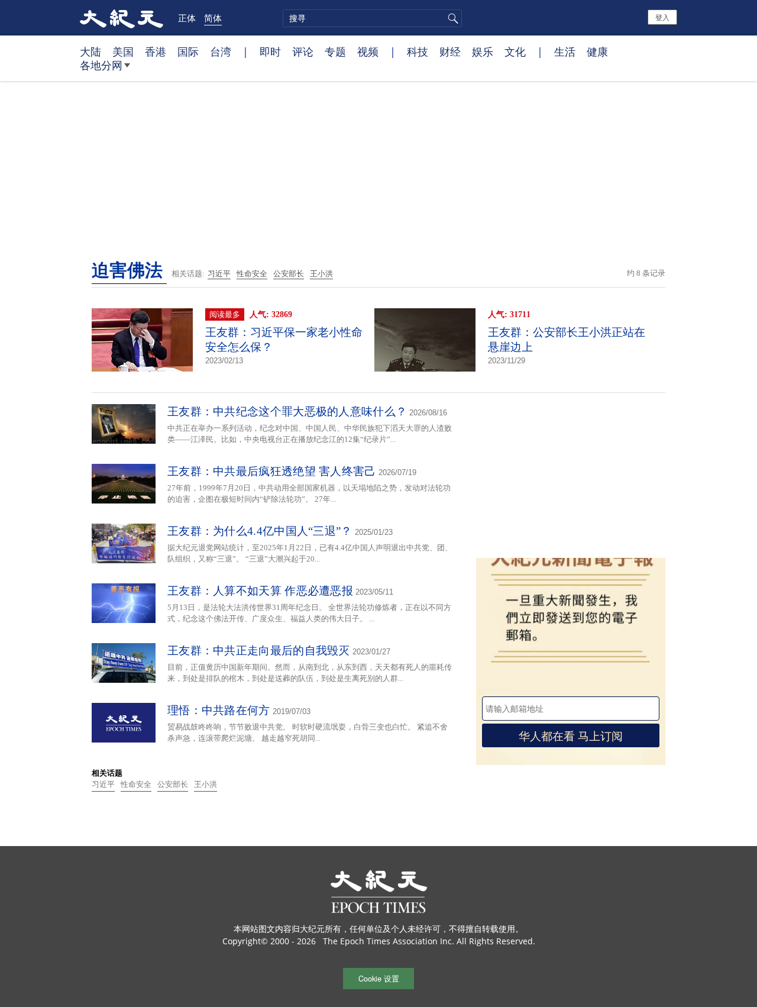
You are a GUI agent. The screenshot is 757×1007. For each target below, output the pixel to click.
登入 (662, 17)
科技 (417, 51)
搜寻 (451, 18)
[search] (372, 18)
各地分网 (101, 65)
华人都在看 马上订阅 (571, 735)
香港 (155, 51)
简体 (213, 18)
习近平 (219, 273)
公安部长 (288, 273)
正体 (187, 18)
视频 (367, 51)
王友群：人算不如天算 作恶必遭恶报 (260, 591)
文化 (515, 51)
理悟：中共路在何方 (218, 710)
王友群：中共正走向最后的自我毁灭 (258, 650)
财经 (450, 51)
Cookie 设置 (378, 978)
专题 (335, 51)
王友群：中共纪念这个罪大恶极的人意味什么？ (287, 411)
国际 (188, 51)
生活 (564, 51)
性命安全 (252, 273)
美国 (123, 51)
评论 (302, 51)
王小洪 (321, 273)
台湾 (220, 51)
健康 (597, 51)
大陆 (90, 51)
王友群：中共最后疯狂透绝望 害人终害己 (271, 471)
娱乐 (482, 51)
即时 (270, 51)
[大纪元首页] (121, 17)
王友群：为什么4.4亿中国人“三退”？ (259, 531)
